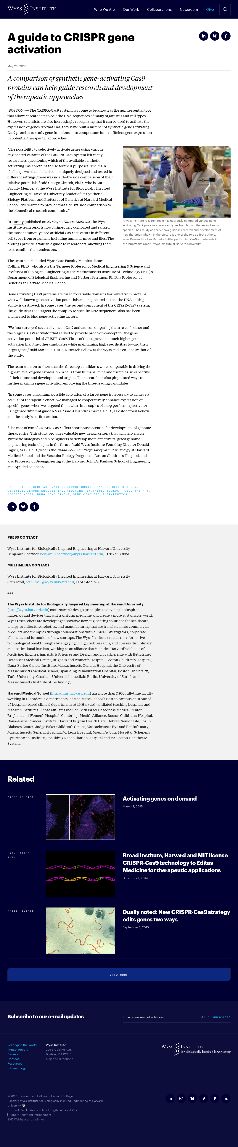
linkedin (170, 1098)
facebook (214, 1098)
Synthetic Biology (103, 490)
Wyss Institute (31, 7)
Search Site (225, 9)
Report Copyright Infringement (30, 1115)
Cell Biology (124, 486)
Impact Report (17, 1049)
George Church (80, 486)
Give (210, 9)
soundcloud (226, 1098)
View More (119, 974)
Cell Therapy (136, 490)
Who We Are (104, 9)
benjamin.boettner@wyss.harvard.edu (71, 553)
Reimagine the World (22, 1045)
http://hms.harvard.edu (70, 693)
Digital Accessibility (64, 1110)
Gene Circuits (86, 494)
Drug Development (53, 494)
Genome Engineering (45, 490)
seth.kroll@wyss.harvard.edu (50, 581)
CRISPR (24, 486)
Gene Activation (48, 486)
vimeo (203, 1098)
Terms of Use (16, 1110)
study (19, 221)
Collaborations (159, 9)
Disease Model (20, 494)
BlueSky (214, 36)
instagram (181, 1098)
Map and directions (59, 1059)
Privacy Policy (37, 1110)
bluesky (192, 1098)
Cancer (103, 486)
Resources (14, 1063)
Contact (13, 1059)
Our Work (131, 9)
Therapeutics (115, 494)
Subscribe (221, 1017)
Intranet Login (17, 1068)
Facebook (226, 36)
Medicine (75, 490)
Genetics (15, 490)
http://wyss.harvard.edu (28, 609)
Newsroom (189, 9)
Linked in (203, 36)
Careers (12, 1054)
